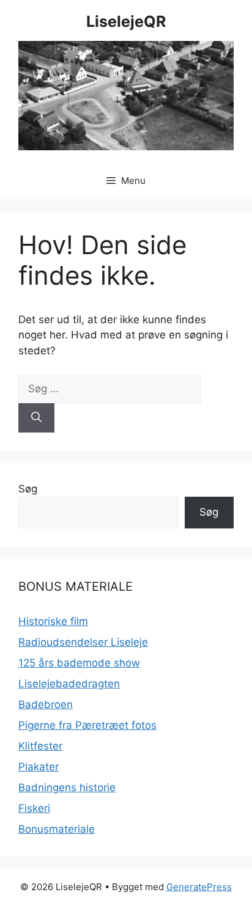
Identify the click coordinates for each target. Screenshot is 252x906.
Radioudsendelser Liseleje (83, 642)
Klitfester (40, 746)
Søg (27, 489)
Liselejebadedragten (69, 684)
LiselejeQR (126, 21)
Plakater (38, 767)
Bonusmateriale (56, 829)
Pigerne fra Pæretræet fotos (87, 725)
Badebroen (45, 704)
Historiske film (53, 621)
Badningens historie (67, 787)
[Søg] (36, 418)
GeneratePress (199, 887)
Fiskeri (34, 808)
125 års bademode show (79, 663)
